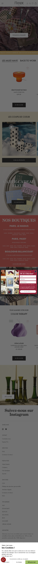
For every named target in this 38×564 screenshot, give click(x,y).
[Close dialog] (35, 271)
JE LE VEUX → (28, 291)
